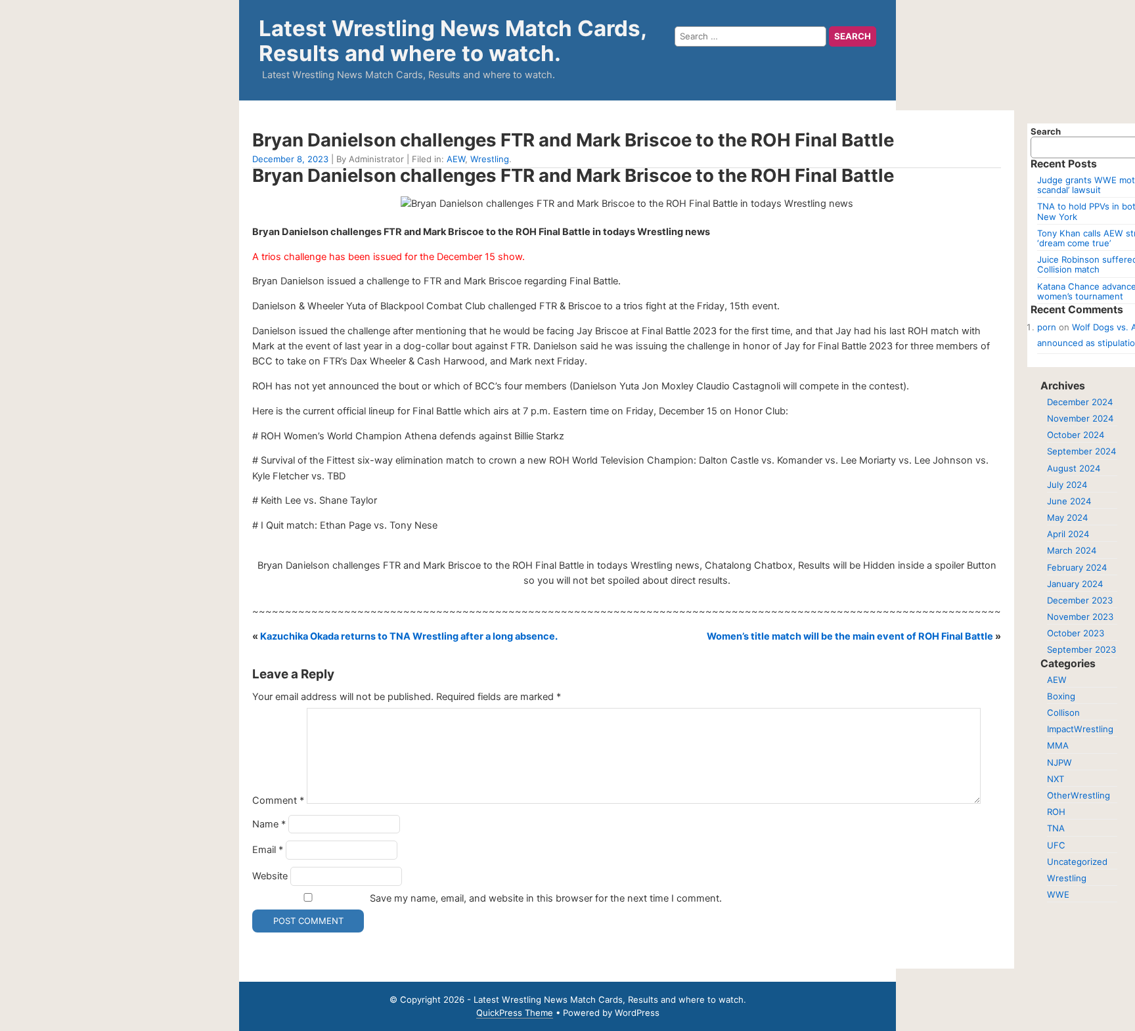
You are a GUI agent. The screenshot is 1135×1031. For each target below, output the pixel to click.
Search (1046, 131)
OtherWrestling (1078, 795)
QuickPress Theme (514, 1012)
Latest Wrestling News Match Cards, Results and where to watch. (452, 40)
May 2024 (1067, 517)
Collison (1063, 712)
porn (1046, 327)
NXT (1055, 779)
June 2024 (1069, 501)
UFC (1056, 845)
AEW (456, 159)
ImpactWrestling (1080, 729)
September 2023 (1081, 649)
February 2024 (1077, 567)
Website (270, 876)
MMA (1058, 745)
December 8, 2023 (290, 159)
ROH (1056, 811)
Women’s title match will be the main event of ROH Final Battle (850, 636)
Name (269, 824)
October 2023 (1075, 633)
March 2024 (1071, 550)
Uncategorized (1077, 861)
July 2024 (1067, 484)
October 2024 (1075, 434)
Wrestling (489, 159)
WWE (1058, 894)
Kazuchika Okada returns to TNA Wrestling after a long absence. (409, 636)
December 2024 (1080, 402)
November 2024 (1080, 418)
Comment (278, 800)
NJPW (1059, 762)
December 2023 (1080, 600)
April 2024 (1068, 534)
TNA (1056, 828)
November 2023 (1080, 616)
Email (267, 850)
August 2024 (1073, 468)
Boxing (1061, 696)
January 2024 (1075, 584)
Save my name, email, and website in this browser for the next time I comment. (546, 898)
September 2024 (1081, 451)
